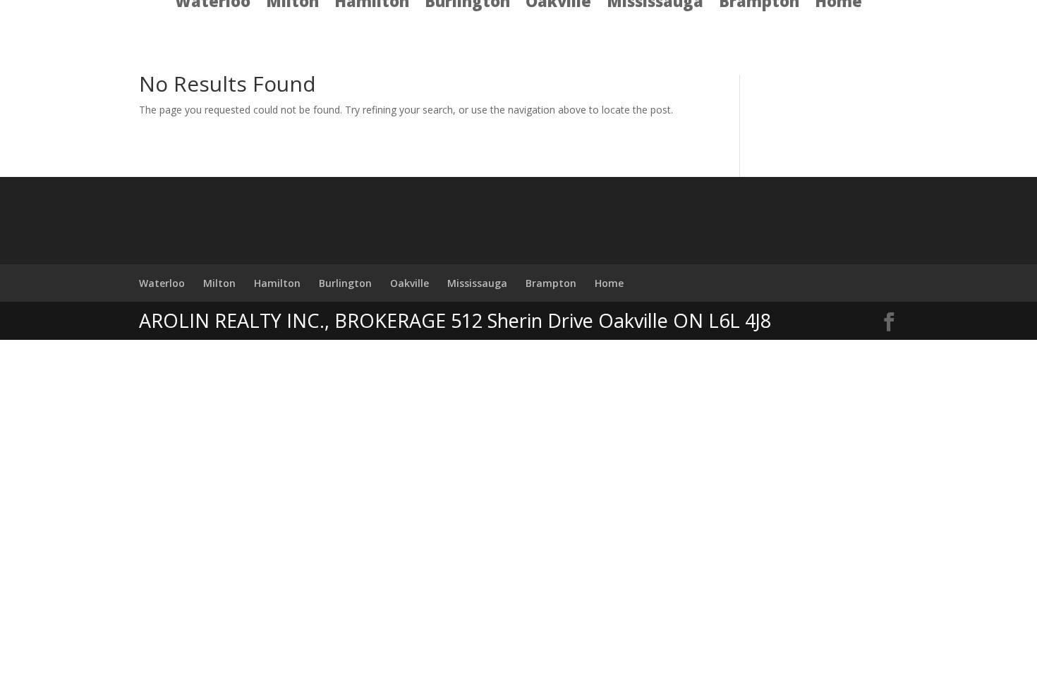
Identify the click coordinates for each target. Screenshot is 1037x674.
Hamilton (277, 283)
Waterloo (162, 283)
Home (609, 283)
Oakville (409, 283)
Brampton (551, 283)
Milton (219, 283)
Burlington (345, 283)
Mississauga (477, 283)
